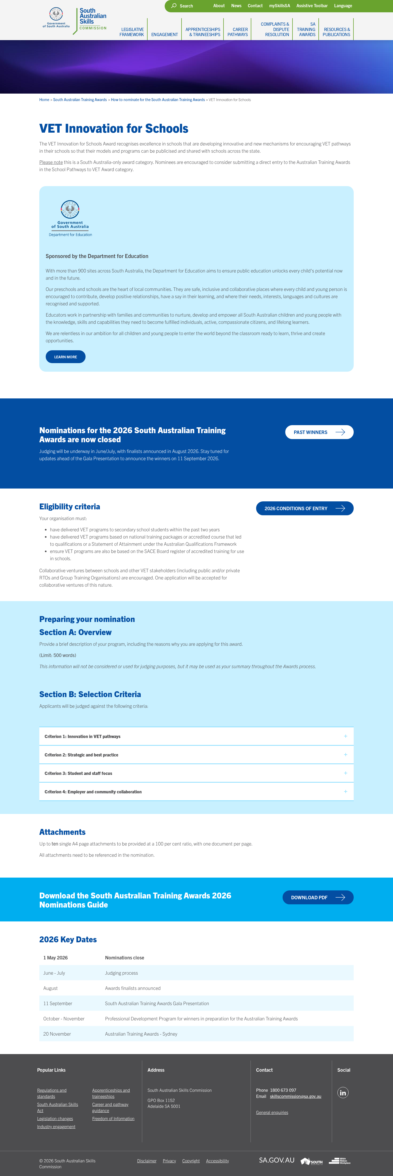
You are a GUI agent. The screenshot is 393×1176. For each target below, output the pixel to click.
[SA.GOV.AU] (276, 1164)
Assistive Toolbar (312, 5)
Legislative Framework (132, 31)
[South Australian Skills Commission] (72, 17)
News (236, 5)
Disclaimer (146, 1160)
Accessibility (217, 1160)
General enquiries (272, 1112)
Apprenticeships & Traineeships (203, 31)
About (219, 5)
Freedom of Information (113, 1118)
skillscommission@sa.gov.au (295, 1096)
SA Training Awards (306, 29)
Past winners (311, 432)
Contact (255, 5)
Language (343, 5)
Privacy (169, 1160)
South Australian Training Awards (80, 99)
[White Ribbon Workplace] (340, 1164)
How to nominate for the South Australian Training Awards (158, 99)
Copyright (191, 1160)
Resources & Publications (336, 31)
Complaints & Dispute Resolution (275, 29)
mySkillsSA (279, 5)
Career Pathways (238, 31)
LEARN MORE (65, 356)
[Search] (173, 5)
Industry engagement (56, 1126)
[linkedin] (343, 1092)
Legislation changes (55, 1118)
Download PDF (309, 897)
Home (44, 99)
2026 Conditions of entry (296, 508)
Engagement (164, 34)
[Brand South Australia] (311, 1164)
